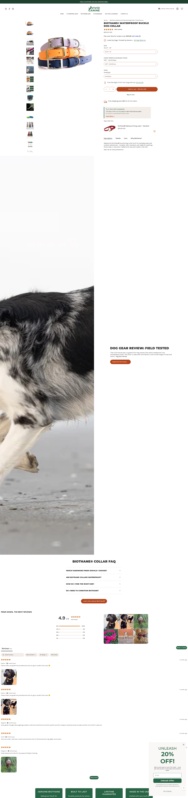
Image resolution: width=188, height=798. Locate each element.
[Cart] (182, 8)
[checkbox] (54, 655)
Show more (94, 777)
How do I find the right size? (80, 584)
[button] (72, 14)
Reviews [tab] (7, 648)
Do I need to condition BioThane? (82, 591)
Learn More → (110, 116)
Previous (36, 49)
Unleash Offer (167, 781)
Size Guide (139, 82)
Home (105, 20)
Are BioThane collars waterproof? (83, 577)
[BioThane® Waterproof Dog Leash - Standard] (110, 128)
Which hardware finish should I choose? (86, 571)
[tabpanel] (94, 717)
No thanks (167, 791)
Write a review (181, 648)
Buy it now (131, 95)
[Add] (154, 131)
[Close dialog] (183, 744)
